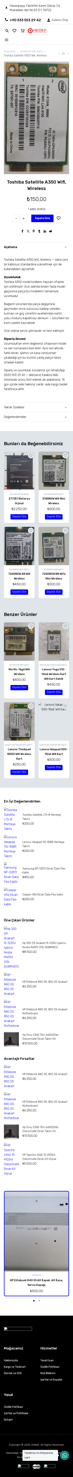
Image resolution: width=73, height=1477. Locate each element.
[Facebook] (22, 231)
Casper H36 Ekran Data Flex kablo (42, 894)
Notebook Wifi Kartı (31, 51)
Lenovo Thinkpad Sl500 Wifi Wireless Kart (19, 754)
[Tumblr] (39, 231)
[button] (19, 516)
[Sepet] (22, 31)
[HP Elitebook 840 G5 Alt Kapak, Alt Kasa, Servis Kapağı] (36, 1231)
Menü (6, 40)
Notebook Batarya (19, 494)
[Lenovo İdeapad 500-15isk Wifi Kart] (54, 721)
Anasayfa (9, 51)
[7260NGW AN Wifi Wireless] (19, 546)
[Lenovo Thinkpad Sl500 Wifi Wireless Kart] (19, 721)
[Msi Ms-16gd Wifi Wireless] (19, 641)
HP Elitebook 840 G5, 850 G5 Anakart (44, 981)
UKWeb (35, 1444)
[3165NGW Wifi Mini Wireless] (54, 471)
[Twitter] (28, 231)
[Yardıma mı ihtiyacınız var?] (64, 1455)
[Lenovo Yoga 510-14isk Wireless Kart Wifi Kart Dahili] (54, 641)
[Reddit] (50, 231)
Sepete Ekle (42, 218)
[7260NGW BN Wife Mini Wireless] (54, 546)
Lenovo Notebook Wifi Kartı (53, 665)
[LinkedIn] (45, 231)
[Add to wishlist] (58, 218)
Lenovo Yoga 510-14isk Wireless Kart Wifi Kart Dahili (53, 674)
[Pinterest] (33, 231)
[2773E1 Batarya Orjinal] (19, 471)
